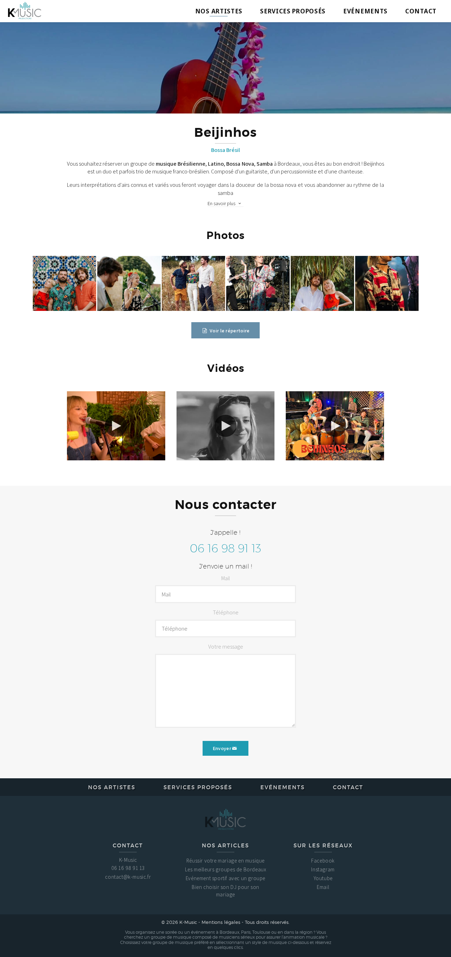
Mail (225, 578)
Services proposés (293, 11)
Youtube (323, 878)
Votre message (225, 646)
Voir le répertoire (229, 330)
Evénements (365, 11)
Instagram (322, 869)
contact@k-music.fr (128, 876)
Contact (421, 11)
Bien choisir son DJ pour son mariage (225, 891)
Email (323, 887)
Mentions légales (221, 922)
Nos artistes (218, 11)
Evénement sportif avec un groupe (225, 878)
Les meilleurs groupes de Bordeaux (225, 869)
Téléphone (226, 612)
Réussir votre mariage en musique (225, 860)
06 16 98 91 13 (225, 548)
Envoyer (222, 748)
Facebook (323, 860)
